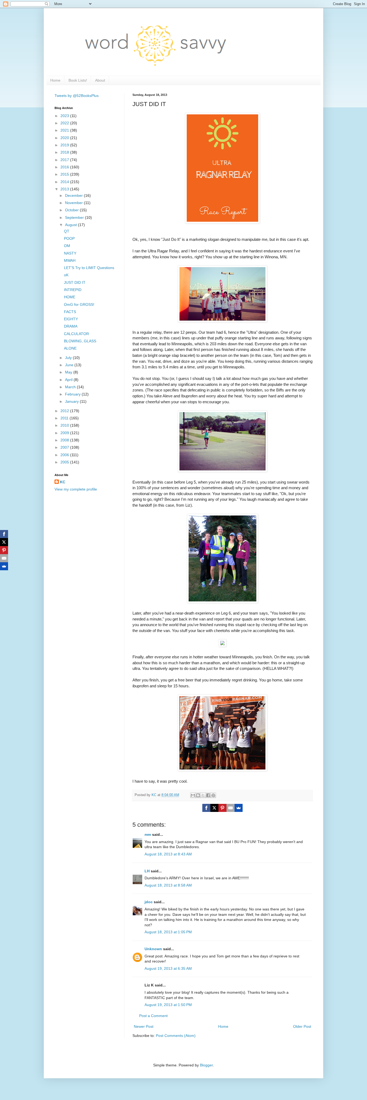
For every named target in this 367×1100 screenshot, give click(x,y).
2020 (65, 138)
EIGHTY (71, 319)
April (69, 379)
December (74, 195)
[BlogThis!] (198, 795)
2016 (65, 167)
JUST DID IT (74, 282)
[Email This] (193, 795)
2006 (65, 455)
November (74, 203)
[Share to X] (203, 795)
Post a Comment (153, 1016)
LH (147, 871)
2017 (65, 160)
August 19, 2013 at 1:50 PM (168, 1005)
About (100, 80)
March (71, 387)
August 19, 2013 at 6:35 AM (168, 968)
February (73, 394)
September (75, 217)
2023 (65, 116)
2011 (65, 418)
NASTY (70, 253)
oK (66, 275)
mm (148, 834)
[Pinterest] (222, 808)
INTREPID (72, 290)
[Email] (230, 808)
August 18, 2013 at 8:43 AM (168, 854)
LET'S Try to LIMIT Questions (89, 268)
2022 (65, 123)
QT (66, 231)
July (69, 357)
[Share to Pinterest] (213, 795)
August (71, 225)
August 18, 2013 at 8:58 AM (168, 885)
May (69, 372)
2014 (65, 182)
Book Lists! (78, 80)
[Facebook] (206, 808)
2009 (65, 433)
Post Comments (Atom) (176, 1035)
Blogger (206, 1065)
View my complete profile (76, 489)
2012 (65, 411)
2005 (65, 462)
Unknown (153, 949)
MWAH (69, 260)
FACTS (70, 312)
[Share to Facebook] (208, 795)
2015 (65, 174)
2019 (65, 145)
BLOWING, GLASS (80, 341)
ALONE (70, 348)
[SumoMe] (239, 808)
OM (67, 246)
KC (62, 482)
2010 (65, 425)
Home (55, 80)
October (72, 210)
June (69, 365)
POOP (69, 238)
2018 (65, 152)
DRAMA (70, 326)
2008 (65, 440)
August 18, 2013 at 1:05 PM (168, 932)
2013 (65, 189)
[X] (214, 808)
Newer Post (143, 1026)
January (72, 401)
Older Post (302, 1026)
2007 (65, 447)
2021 (65, 130)
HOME (69, 297)
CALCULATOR (76, 334)
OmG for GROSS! (79, 304)
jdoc (149, 902)
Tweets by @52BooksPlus (77, 95)
